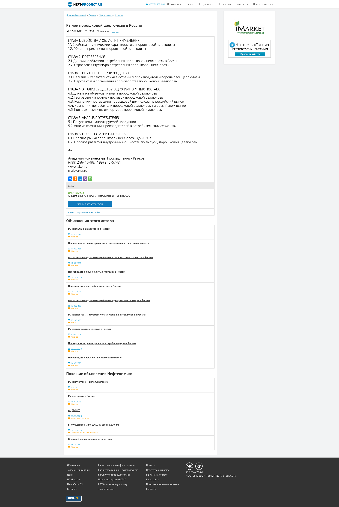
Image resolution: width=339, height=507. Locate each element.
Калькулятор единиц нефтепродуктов (118, 469)
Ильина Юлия (76, 192)
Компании (225, 3)
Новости (150, 465)
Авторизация (157, 3)
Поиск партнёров (263, 3)
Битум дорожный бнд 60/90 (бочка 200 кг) (93, 424)
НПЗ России (73, 479)
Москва (119, 15)
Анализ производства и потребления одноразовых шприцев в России (109, 300)
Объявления (174, 3)
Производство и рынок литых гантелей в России (96, 271)
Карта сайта (152, 479)
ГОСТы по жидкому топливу (112, 484)
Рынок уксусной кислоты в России (88, 381)
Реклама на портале (157, 474)
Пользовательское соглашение (162, 484)
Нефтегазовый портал (158, 469)
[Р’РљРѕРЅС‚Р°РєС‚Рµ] (70, 178)
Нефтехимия (105, 15)
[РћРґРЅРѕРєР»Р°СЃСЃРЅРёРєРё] (75, 178)
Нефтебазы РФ (75, 484)
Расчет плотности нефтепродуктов (116, 465)
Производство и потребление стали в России (94, 285)
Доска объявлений (76, 15)
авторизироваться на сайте (84, 212)
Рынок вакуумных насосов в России (89, 328)
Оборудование (206, 3)
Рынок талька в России (81, 395)
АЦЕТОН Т (74, 410)
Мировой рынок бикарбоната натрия (90, 438)
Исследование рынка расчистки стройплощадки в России (102, 343)
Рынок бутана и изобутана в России (89, 228)
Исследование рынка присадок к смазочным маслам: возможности (108, 242)
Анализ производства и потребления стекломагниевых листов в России (110, 257)
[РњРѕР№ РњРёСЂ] (80, 178)
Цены (189, 3)
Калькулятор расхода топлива (114, 474)
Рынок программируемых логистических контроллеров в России (106, 314)
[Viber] (85, 178)
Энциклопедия (106, 489)
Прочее (92, 15)
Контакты (72, 489)
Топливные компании (78, 469)
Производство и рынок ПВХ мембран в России (95, 357)
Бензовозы (242, 3)
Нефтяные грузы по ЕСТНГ (112, 479)
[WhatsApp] (90, 178)
